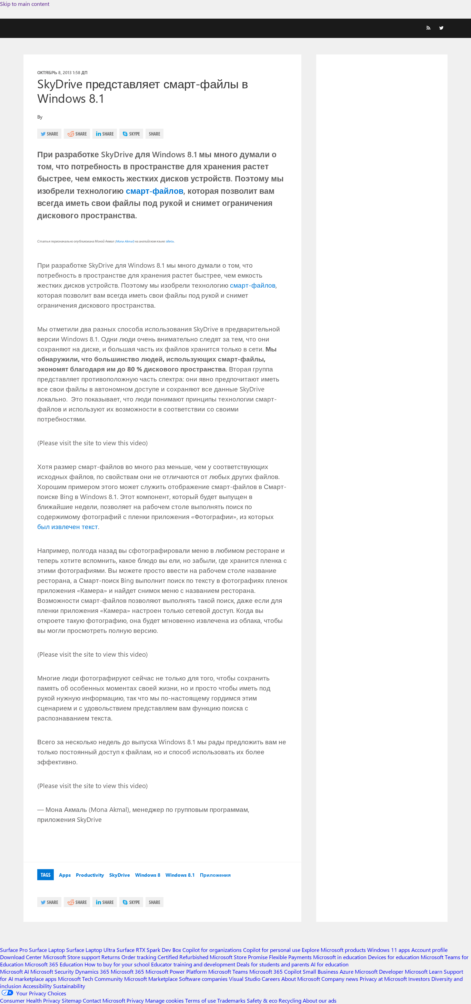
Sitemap (71, 1000)
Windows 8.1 (180, 875)
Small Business (320, 971)
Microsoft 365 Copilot (275, 971)
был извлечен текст (67, 526)
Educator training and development (193, 964)
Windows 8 (147, 875)
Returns (110, 957)
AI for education (330, 964)
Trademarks (231, 1000)
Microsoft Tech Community (90, 978)
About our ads (320, 1000)
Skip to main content (24, 3)
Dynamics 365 (92, 971)
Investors (419, 978)
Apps (65, 875)
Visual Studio (244, 978)
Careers (271, 978)
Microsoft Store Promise (239, 957)
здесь (170, 241)
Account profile (429, 949)
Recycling (290, 1000)
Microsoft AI (14, 971)
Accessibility (37, 986)
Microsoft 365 (127, 971)
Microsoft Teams (228, 971)
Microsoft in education (340, 957)
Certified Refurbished (183, 957)
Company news (339, 978)
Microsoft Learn (423, 971)
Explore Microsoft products (334, 949)
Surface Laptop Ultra (90, 949)
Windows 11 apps (388, 949)
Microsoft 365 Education (54, 964)
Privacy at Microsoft (383, 978)
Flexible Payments (290, 957)
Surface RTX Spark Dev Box (149, 949)
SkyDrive (119, 875)
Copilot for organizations (212, 949)
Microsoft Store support (71, 957)
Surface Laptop (47, 949)
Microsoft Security (52, 971)
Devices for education (393, 957)
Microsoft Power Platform (176, 971)
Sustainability (69, 986)
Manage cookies (164, 1000)
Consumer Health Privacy (30, 1000)
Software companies (203, 978)
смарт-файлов (154, 190)
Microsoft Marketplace (151, 978)
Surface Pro (14, 949)
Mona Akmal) (125, 241)
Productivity (90, 875)
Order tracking (138, 957)
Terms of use (200, 1000)
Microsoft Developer (379, 971)
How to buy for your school (117, 964)
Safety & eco (262, 1000)
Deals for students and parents (273, 964)
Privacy (136, 1000)
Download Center (21, 957)
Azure (346, 971)
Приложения (215, 875)
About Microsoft (300, 978)
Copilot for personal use (271, 949)
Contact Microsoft (104, 1000)
